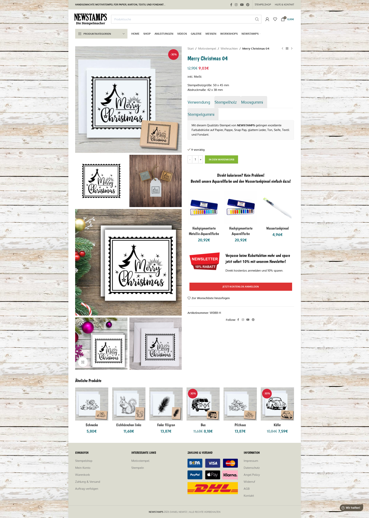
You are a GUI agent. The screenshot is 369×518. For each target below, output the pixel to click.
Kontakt (249, 495)
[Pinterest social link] (247, 5)
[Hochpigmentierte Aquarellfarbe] (240, 207)
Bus (203, 424)
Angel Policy (252, 475)
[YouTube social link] (242, 5)
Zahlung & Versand (87, 482)
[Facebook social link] (231, 5)
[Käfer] (277, 404)
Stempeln (137, 468)
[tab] (201, 102)
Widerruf (249, 482)
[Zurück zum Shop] (287, 48)
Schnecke (92, 424)
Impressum (251, 461)
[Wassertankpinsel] (277, 207)
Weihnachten (229, 48)
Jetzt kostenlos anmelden (241, 286)
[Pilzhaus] (240, 404)
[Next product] (291, 48)
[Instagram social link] (236, 5)
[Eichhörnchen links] (128, 404)
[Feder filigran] (166, 404)
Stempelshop (83, 461)
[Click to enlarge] (83, 362)
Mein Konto (82, 468)
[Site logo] (91, 19)
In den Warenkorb (221, 159)
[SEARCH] (257, 19)
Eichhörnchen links (128, 424)
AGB (246, 488)
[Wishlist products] (275, 19)
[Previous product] (282, 48)
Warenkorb (82, 475)
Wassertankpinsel (277, 228)
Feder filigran (166, 424)
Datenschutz (252, 468)
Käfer (277, 424)
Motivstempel (207, 48)
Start (191, 48)
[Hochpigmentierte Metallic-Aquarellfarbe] (204, 207)
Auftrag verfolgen (86, 488)
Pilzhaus (240, 424)
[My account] (267, 19)
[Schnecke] (91, 404)
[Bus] (203, 404)
